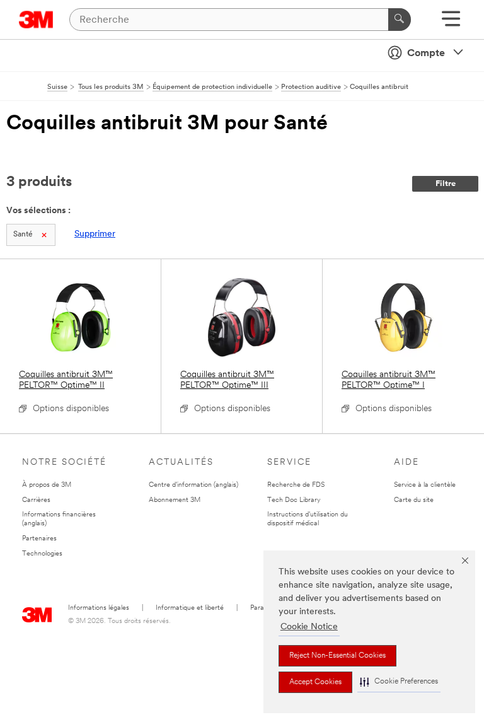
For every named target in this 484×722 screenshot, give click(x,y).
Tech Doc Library (294, 500)
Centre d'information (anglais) (193, 485)
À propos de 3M (46, 485)
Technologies (42, 553)
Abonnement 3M (174, 500)
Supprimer (94, 234)
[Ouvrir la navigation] (451, 23)
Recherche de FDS (296, 485)
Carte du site (414, 500)
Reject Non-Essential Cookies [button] (337, 656)
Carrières (36, 500)
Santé (23, 234)
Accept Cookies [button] (315, 682)
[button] (399, 682)
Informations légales (98, 608)
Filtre (445, 184)
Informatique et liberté (190, 608)
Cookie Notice (309, 627)
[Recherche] (399, 19)
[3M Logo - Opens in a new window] (36, 19)
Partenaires (39, 538)
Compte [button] (426, 54)
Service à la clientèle (425, 485)
